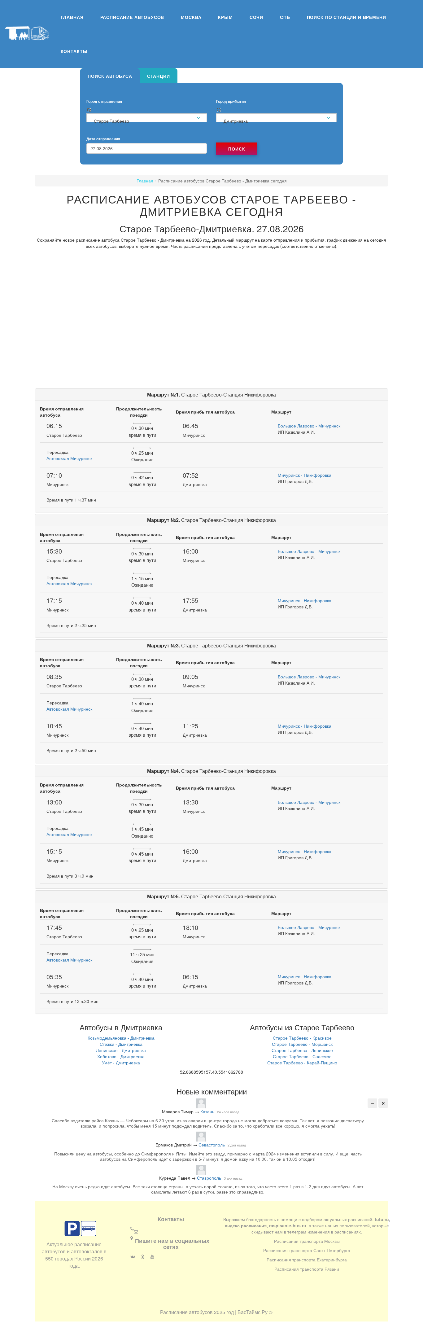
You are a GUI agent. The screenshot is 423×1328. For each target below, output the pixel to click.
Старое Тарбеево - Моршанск (302, 1044)
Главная (72, 17)
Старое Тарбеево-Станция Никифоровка (211, 394)
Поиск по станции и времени (346, 17)
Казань (207, 1111)
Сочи (256, 17)
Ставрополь (209, 1178)
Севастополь (211, 1145)
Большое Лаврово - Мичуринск (309, 426)
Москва (191, 17)
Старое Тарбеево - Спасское (302, 1056)
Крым (225, 17)
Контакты (74, 51)
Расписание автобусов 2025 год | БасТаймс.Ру (214, 1312)
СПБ (285, 17)
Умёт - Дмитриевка (121, 1062)
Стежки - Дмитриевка (121, 1044)
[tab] (110, 75)
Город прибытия (231, 101)
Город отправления (104, 101)
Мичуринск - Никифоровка (304, 475)
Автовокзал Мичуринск (69, 458)
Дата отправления (103, 139)
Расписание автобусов (132, 17)
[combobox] (146, 118)
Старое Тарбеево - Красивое (302, 1038)
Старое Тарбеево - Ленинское (302, 1050)
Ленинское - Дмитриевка (121, 1050)
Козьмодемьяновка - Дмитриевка (121, 1038)
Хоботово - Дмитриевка (121, 1056)
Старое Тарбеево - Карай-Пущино (302, 1062)
